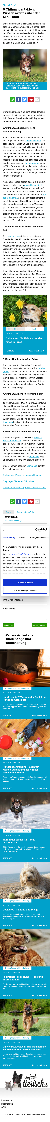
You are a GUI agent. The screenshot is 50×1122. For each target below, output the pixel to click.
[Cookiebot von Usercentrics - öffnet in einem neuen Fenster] (35, 530)
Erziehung (8, 422)
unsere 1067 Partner (21, 554)
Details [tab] (22, 537)
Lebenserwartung (33, 141)
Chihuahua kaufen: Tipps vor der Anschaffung (24, 487)
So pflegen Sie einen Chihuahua (18, 481)
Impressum (6, 1100)
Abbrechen (8, 625)
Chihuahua (32, 466)
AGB (3, 1107)
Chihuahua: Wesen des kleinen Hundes (22, 475)
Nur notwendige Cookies (25, 590)
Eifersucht (34, 457)
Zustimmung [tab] (9, 537)
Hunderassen (13, 236)
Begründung (9, 608)
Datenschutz (7, 1104)
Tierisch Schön (10, 5)
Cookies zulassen (25, 582)
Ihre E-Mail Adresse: (13, 600)
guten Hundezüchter (33, 185)
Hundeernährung (32, 163)
